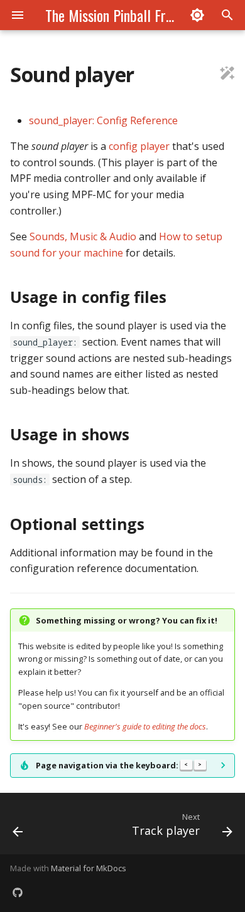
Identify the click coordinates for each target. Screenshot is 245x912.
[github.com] (18, 892)
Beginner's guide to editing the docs (145, 726)
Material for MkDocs (88, 868)
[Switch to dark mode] (197, 15)
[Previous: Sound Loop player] (18, 827)
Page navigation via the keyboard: (119, 765)
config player (139, 146)
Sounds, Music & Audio (83, 236)
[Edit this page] (227, 74)
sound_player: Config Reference (103, 120)
